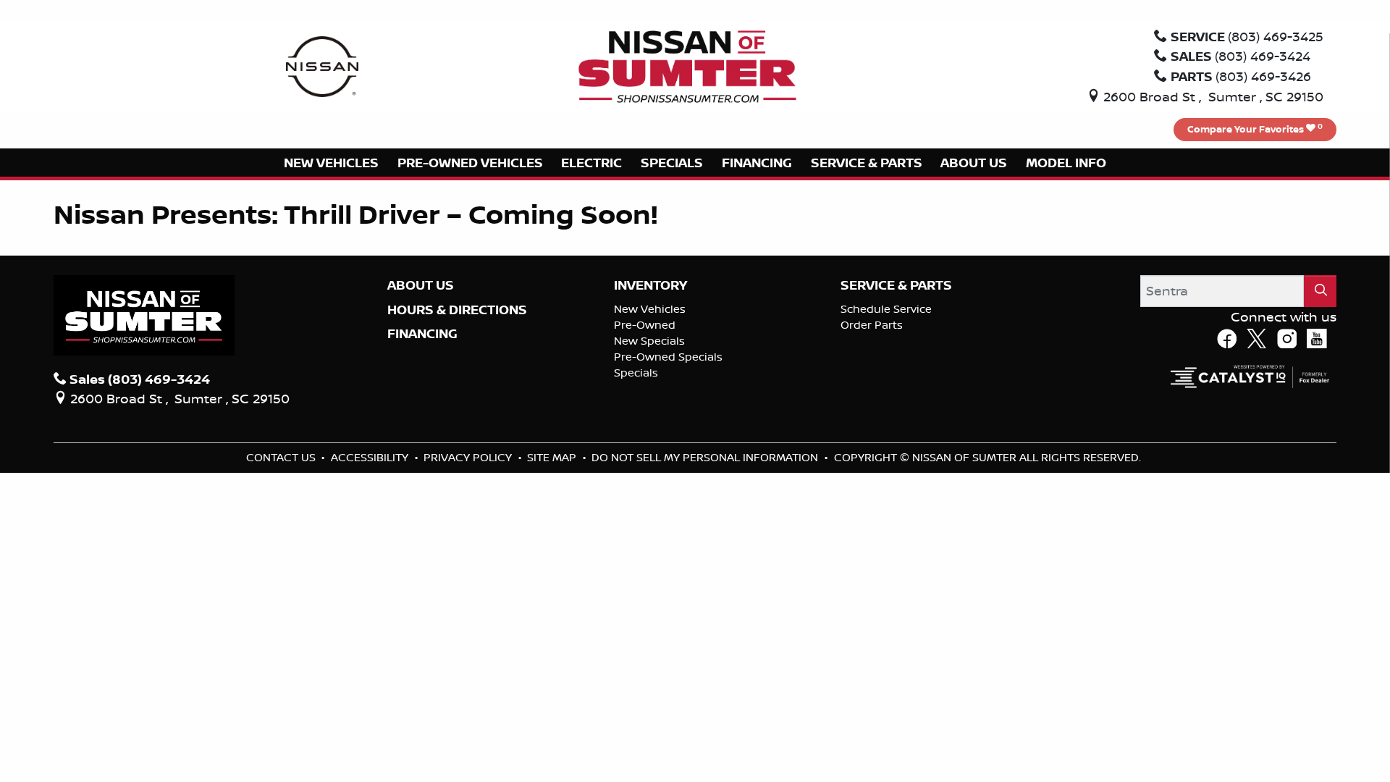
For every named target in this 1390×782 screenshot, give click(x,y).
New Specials (649, 340)
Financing (422, 334)
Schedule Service (886, 308)
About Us (420, 285)
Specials (636, 372)
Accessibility (371, 457)
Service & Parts (896, 285)
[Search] (1320, 290)
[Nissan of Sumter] (687, 65)
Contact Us (282, 457)
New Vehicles (650, 308)
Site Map (553, 457)
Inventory (650, 285)
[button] (331, 162)
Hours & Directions (457, 310)
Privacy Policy (469, 457)
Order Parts (872, 324)
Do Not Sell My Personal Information (706, 457)
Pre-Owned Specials (668, 356)
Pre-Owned (644, 324)
